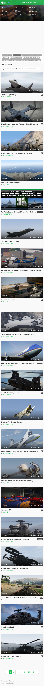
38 (25, 672)
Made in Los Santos (7, 683)
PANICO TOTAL (7, 214)
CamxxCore (6, 302)
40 (33, 672)
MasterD (5, 512)
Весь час (6, 64)
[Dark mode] (38, 2)
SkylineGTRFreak (8, 97)
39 (29, 672)
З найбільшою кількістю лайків (20, 69)
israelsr (5, 600)
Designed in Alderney (8, 681)
